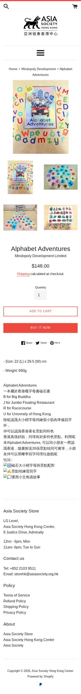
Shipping (23, 274)
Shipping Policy (16, 607)
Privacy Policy (14, 612)
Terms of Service (16, 595)
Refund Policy (14, 601)
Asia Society (13, 645)
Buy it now (40, 327)
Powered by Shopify (40, 676)
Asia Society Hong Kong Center (28, 640)
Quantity (40, 287)
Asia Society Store (18, 634)
